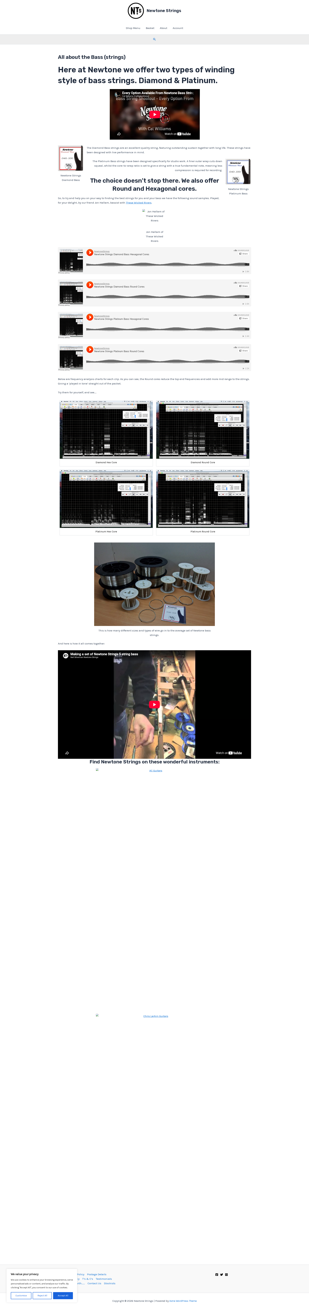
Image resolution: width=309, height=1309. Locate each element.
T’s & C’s (87, 1278)
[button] (154, 39)
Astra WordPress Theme (183, 1300)
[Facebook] (216, 1274)
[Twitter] (221, 1274)
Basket (150, 28)
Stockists (109, 1283)
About (163, 28)
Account (178, 28)
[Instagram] (226, 1274)
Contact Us (94, 1283)
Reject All (42, 1295)
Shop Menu (133, 28)
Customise (21, 1295)
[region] (41, 1286)
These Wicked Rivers (138, 202)
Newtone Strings (164, 10)
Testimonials (104, 1278)
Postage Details (96, 1274)
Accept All (63, 1295)
